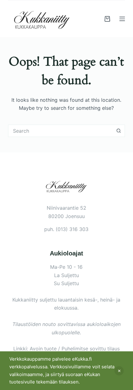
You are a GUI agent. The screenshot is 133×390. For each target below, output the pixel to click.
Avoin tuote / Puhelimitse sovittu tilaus (75, 348)
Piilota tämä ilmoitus (119, 370)
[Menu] (122, 19)
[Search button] (119, 131)
